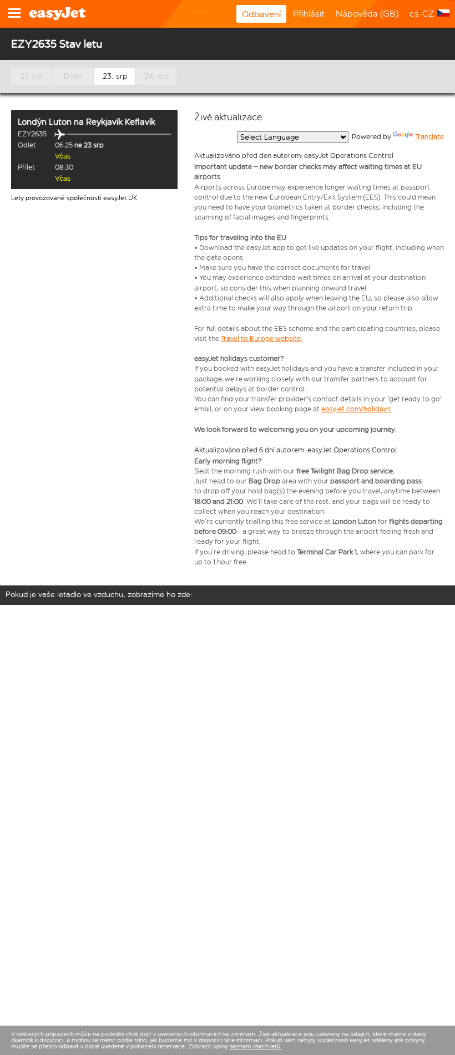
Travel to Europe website (261, 338)
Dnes (73, 76)
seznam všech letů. (256, 1046)
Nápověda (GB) (367, 13)
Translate (429, 136)
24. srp (156, 76)
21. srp (32, 76)
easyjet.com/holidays (356, 409)
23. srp (115, 76)
